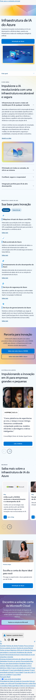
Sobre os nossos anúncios (27, 686)
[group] (18, 416)
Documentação (25, 661)
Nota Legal (11, 686)
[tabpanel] (18, 268)
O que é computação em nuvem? (21, 668)
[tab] (6, 210)
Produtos (21, 646)
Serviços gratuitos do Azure (8, 648)
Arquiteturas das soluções (24, 652)
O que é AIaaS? (18, 672)
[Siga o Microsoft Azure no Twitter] (5, 639)
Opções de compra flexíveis (25, 648)
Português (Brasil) (5, 677)
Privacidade (18, 683)
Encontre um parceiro (14, 661)
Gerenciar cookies (27, 683)
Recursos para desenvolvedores (9, 663)
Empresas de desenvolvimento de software (13, 659)
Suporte (2, 654)
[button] (18, 73)
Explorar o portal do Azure (14, 635)
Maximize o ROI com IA (17, 650)
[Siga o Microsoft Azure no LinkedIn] (12, 639)
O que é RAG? (16, 674)
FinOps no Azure (5, 650)
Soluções (27, 650)
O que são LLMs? (29, 672)
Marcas (17, 686)
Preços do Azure (29, 646)
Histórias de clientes (12, 646)
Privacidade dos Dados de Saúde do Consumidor (14, 681)
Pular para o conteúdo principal (10, 1)
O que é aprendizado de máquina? (19, 670)
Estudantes (22, 663)
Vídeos (9, 668)
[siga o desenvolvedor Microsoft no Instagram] (9, 639)
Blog (31, 661)
